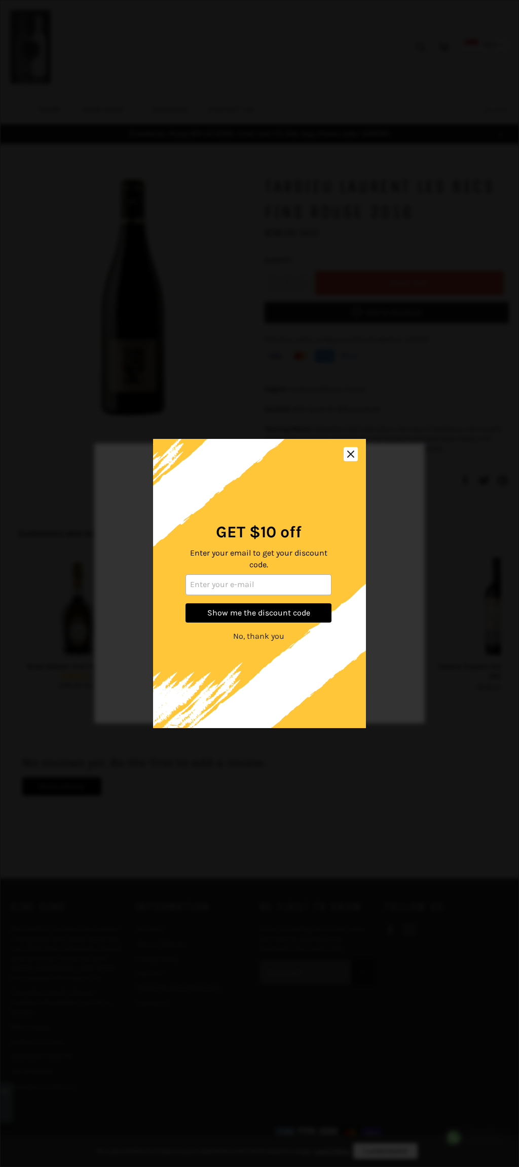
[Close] (351, 454)
